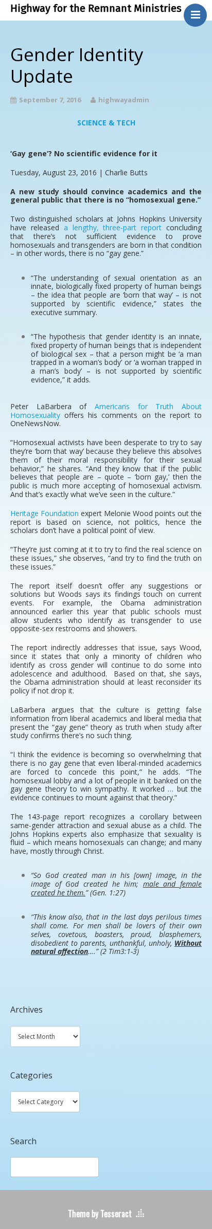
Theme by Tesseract (100, 1213)
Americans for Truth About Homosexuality (106, 410)
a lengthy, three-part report (113, 227)
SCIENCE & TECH (106, 122)
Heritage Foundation (44, 513)
